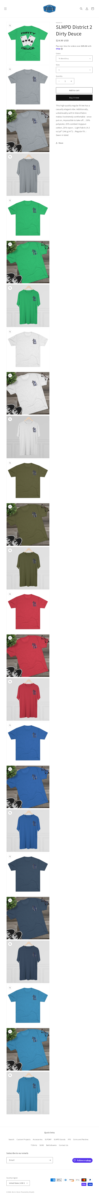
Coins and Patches (80, 1139)
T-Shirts (34, 1145)
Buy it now (74, 97)
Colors (58, 53)
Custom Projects (23, 1139)
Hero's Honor (16, 1192)
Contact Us (63, 1145)
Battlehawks (51, 1145)
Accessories (38, 1139)
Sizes (58, 65)
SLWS (42, 1145)
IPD (69, 1139)
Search (11, 1139)
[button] (5, 9)
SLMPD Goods (59, 1139)
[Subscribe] (50, 1160)
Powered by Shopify (27, 1192)
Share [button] (61, 143)
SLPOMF (48, 1139)
